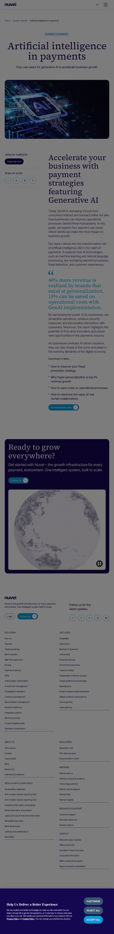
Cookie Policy (28, 919)
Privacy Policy (13, 919)
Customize (93, 901)
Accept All (93, 919)
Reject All (93, 910)
